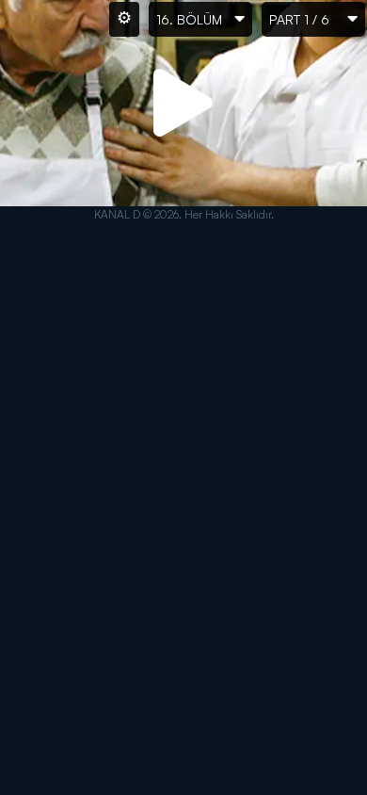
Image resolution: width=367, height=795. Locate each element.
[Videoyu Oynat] (183, 103)
